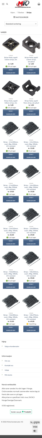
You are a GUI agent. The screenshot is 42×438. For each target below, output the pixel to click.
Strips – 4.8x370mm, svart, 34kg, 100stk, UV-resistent (31, 317)
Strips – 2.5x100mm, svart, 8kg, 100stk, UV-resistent (10, 144)
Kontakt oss (9, 365)
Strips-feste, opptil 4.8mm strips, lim (11, 102)
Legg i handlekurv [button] (10, 71)
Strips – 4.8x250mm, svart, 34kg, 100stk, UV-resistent (31, 274)
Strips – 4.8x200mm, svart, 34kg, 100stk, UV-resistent (10, 274)
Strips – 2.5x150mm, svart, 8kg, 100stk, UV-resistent (31, 144)
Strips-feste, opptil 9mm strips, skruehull (31, 102)
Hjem (12, 12)
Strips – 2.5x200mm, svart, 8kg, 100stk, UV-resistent (10, 187)
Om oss (7, 361)
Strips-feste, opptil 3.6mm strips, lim (11, 59)
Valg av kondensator (12, 346)
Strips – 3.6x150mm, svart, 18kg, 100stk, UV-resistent (10, 230)
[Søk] (7, 4)
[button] (3, 4)
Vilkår (7, 370)
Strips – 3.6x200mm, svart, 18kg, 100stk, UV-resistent (31, 230)
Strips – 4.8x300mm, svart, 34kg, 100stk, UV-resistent (10, 317)
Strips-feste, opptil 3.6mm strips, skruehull (31, 59)
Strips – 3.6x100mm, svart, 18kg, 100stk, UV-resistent (31, 187)
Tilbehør (20, 12)
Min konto (8, 375)
